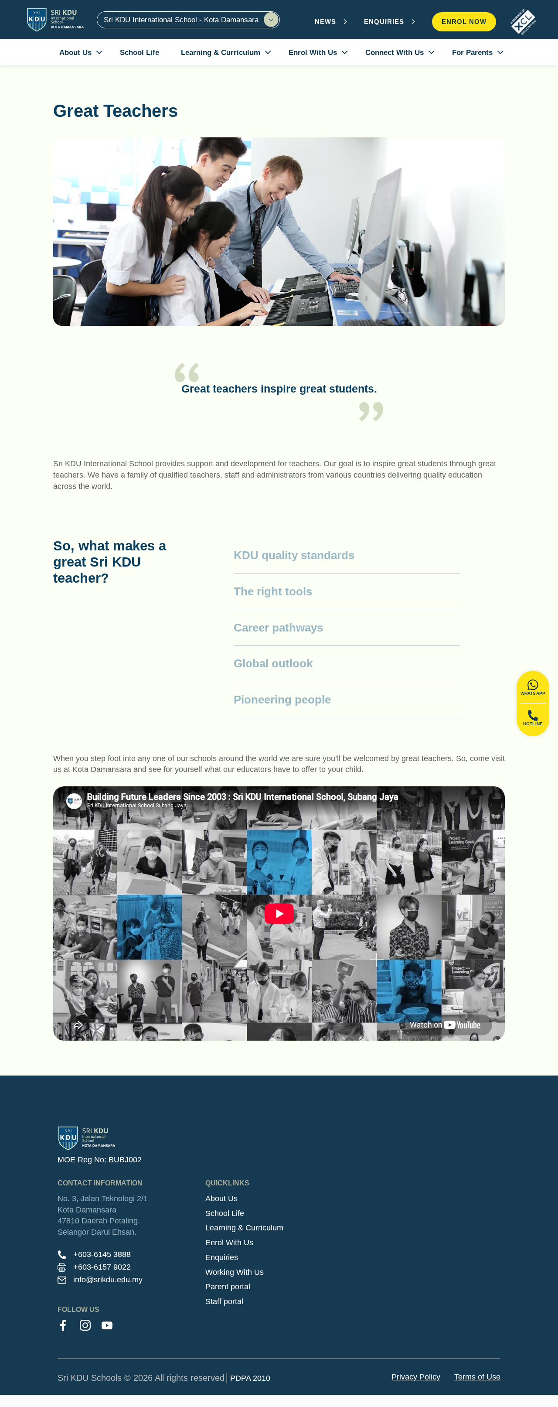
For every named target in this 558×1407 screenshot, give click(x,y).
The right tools (273, 591)
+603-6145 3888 (102, 1254)
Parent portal (227, 1286)
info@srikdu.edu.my (108, 1279)
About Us (221, 1198)
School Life (224, 1213)
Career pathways (278, 627)
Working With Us (234, 1272)
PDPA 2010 (250, 1378)
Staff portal (224, 1301)
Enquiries (221, 1257)
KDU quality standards (294, 555)
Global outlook (273, 663)
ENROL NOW (464, 21)
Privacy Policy (415, 1377)
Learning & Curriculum (244, 1227)
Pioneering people (282, 699)
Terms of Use (477, 1377)
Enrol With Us (229, 1242)
